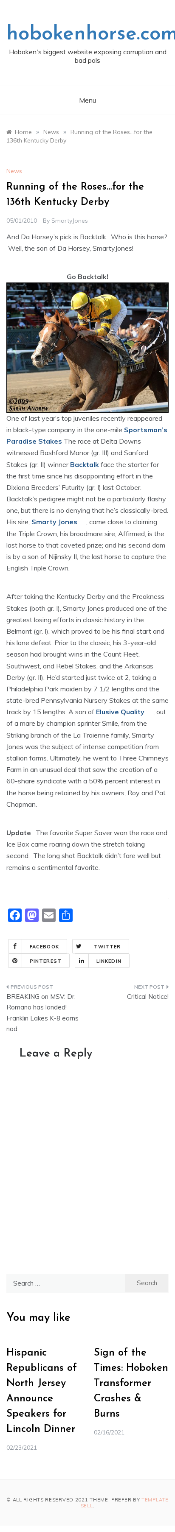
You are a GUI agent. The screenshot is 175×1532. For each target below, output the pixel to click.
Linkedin (108, 961)
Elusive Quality (120, 711)
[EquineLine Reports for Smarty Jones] (82, 521)
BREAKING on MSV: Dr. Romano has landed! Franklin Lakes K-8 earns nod (42, 1012)
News (14, 171)
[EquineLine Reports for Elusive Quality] (149, 711)
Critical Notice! (148, 996)
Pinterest (46, 961)
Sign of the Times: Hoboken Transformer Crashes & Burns (131, 1383)
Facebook (44, 947)
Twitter (107, 947)
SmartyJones (69, 220)
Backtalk (84, 464)
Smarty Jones (54, 521)
